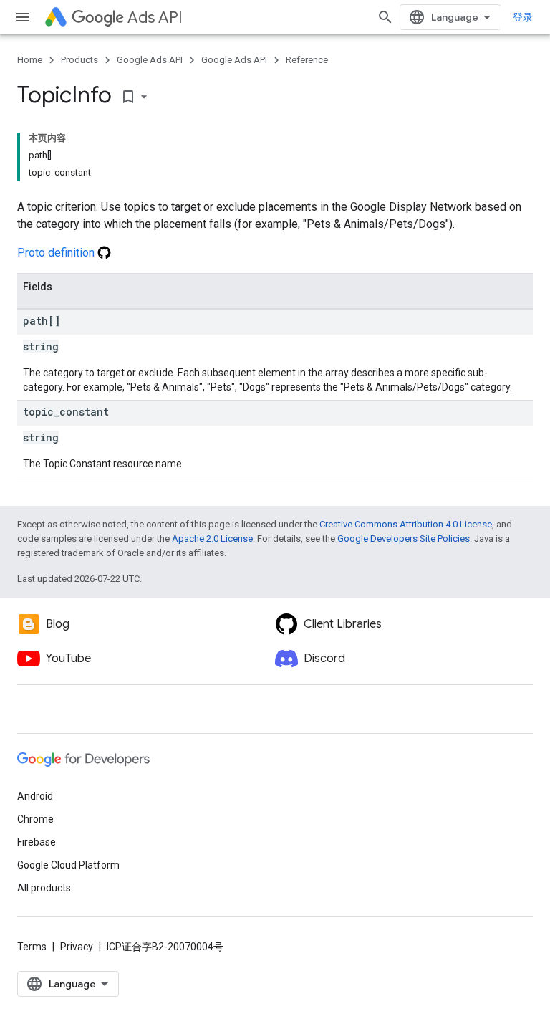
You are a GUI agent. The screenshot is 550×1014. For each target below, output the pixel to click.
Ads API (155, 17)
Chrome (35, 819)
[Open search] (385, 17)
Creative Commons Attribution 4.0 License (405, 524)
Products (79, 59)
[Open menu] (23, 17)
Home (29, 59)
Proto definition (57, 252)
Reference (307, 59)
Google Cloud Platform (68, 865)
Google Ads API (150, 59)
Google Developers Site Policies (403, 538)
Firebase (36, 842)
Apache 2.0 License (212, 538)
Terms (32, 946)
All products (44, 888)
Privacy (76, 946)
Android (35, 796)
